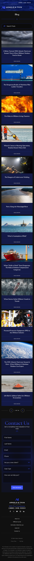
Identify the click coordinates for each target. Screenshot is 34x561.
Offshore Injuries (17, 521)
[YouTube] (17, 511)
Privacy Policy (13, 541)
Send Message (17, 487)
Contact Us (17, 531)
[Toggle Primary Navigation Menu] (31, 7)
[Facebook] (10, 511)
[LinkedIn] (24, 511)
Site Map (21, 541)
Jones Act (17, 528)
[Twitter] (14, 511)
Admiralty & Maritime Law (17, 525)
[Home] (11, 7)
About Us (17, 518)
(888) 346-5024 (25, 2)
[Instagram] (20, 511)
